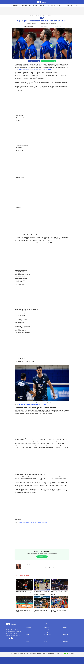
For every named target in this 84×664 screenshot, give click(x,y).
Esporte (33, 15)
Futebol (28, 634)
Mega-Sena (66, 634)
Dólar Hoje (47, 629)
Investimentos (51, 5)
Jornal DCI (29, 15)
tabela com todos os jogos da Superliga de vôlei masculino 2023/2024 (36, 69)
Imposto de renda (48, 639)
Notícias (28, 636)
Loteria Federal (66, 639)
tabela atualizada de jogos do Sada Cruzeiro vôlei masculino (33, 522)
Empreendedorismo (49, 643)
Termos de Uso (61, 650)
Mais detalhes (71, 653)
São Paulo (35, 5)
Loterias (42, 5)
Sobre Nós (12, 650)
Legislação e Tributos (49, 636)
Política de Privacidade (48, 650)
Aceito (66, 653)
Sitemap (71, 650)
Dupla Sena (66, 641)
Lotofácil (65, 632)
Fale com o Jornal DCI (33, 650)
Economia (24, 5)
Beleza (28, 641)
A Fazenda (28, 639)
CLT (64, 5)
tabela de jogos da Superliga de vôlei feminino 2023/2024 (32, 404)
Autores (21, 650)
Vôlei (37, 15)
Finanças (69, 5)
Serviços (59, 5)
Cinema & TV (29, 629)
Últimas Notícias (16, 5)
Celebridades (29, 627)
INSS (30, 5)
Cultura (28, 632)
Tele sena (66, 636)
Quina (65, 629)
